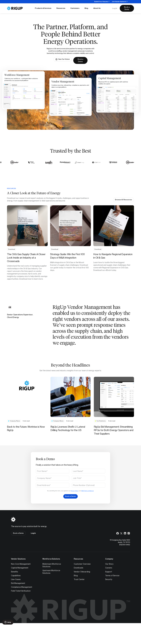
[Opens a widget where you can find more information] (7, 622)
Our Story (109, 564)
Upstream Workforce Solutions (51, 571)
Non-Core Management (21, 564)
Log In (114, 8)
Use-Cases (16, 579)
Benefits (14, 572)
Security (108, 579)
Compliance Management (21, 587)
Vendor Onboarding (82, 572)
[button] (43, 8)
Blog (76, 575)
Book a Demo (127, 8)
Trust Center (79, 579)
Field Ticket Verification (20, 591)
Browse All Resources (123, 200)
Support (108, 572)
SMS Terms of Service (87, 491)
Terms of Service (112, 575)
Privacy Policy (74, 491)
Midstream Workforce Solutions (51, 565)
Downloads (78, 568)
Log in (33, 533)
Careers (108, 568)
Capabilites (16, 575)
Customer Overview (82, 564)
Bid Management (18, 583)
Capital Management (19, 568)
